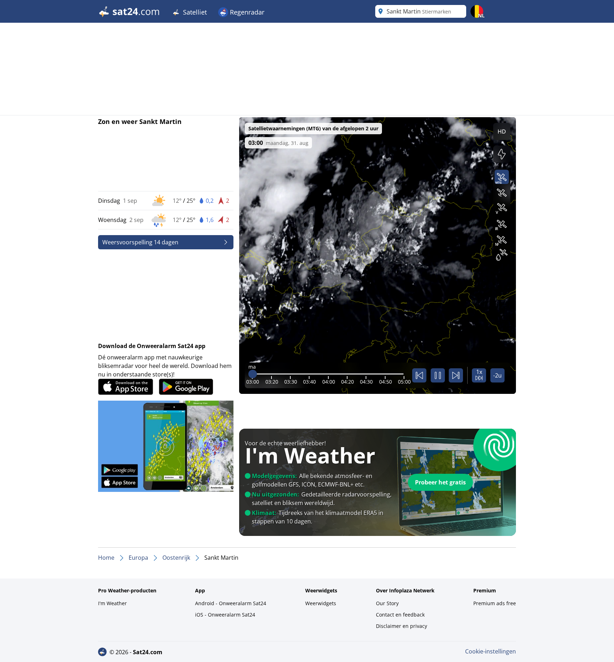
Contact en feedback (400, 614)
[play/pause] (438, 375)
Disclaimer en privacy (401, 626)
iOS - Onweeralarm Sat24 (225, 614)
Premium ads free (494, 603)
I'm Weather (112, 603)
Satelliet (194, 12)
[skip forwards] (456, 375)
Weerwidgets (320, 603)
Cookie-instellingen (490, 651)
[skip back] (419, 375)
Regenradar (246, 12)
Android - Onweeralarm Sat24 (230, 603)
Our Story (387, 603)
